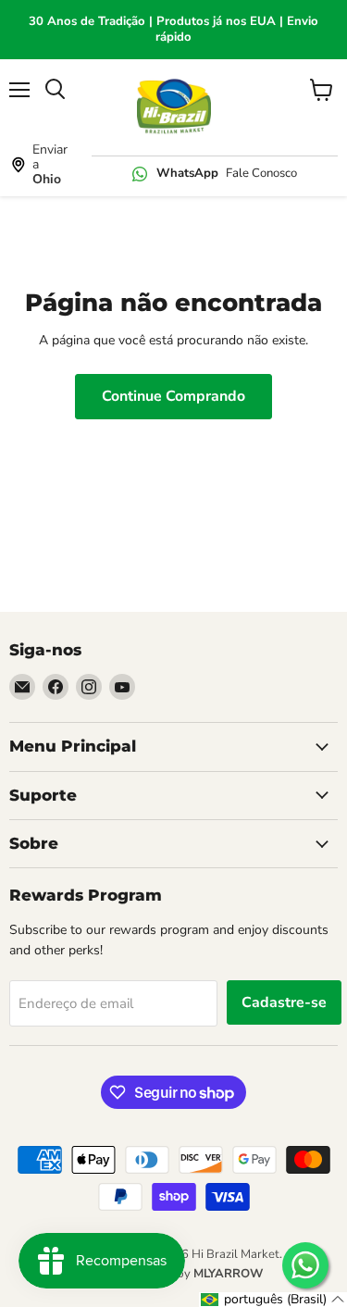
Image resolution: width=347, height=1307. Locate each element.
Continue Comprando (173, 396)
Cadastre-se (284, 1002)
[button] (273, 1299)
